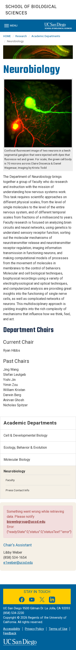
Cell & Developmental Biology (26, 435)
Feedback (9, 633)
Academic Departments (45, 36)
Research (21, 36)
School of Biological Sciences (31, 9)
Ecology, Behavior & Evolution (25, 447)
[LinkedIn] (52, 600)
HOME (7, 36)
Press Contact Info (17, 490)
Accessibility (11, 629)
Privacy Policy (34, 629)
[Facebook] (22, 600)
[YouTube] (32, 600)
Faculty (10, 480)
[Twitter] (42, 600)
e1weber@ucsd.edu (18, 563)
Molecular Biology (17, 460)
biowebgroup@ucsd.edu (26, 522)
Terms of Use (58, 629)
